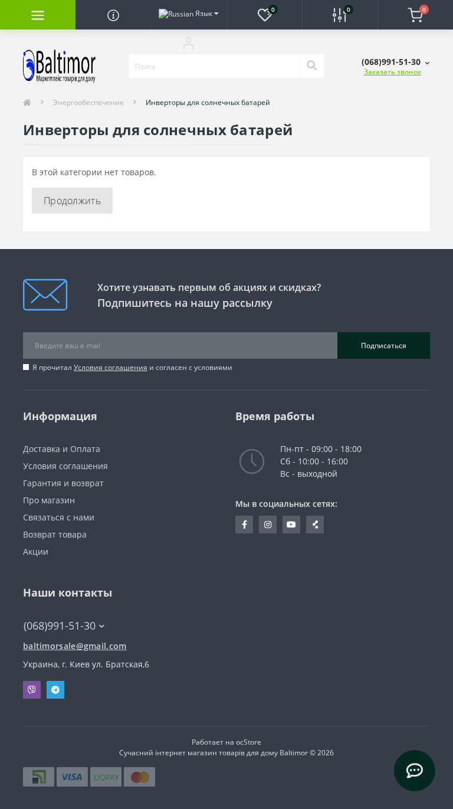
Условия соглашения (110, 367)
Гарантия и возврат (63, 483)
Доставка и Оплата (61, 448)
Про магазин (49, 500)
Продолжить (72, 200)
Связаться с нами (58, 517)
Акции (35, 551)
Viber (32, 690)
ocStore (248, 742)
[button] (188, 42)
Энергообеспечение (88, 102)
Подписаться (383, 345)
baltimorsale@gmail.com (75, 645)
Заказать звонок (392, 72)
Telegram (55, 690)
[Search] (311, 66)
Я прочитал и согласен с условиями (132, 367)
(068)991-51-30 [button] (60, 626)
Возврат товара (55, 534)
